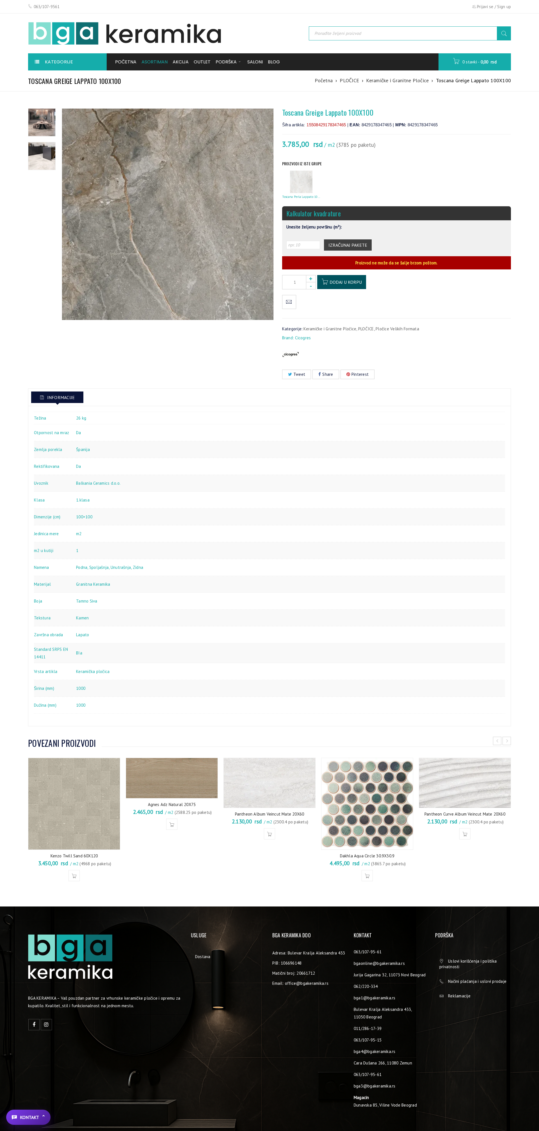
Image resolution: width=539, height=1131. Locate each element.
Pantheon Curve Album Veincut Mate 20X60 (464, 814)
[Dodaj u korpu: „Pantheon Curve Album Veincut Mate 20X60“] (465, 833)
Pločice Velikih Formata (397, 328)
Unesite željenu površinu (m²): (314, 227)
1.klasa (83, 500)
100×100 (84, 516)
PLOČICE (349, 80)
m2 (79, 533)
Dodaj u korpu (346, 282)
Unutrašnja (121, 567)
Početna (324, 80)
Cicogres (303, 337)
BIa (79, 653)
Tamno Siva (86, 601)
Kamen (82, 618)
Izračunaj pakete (347, 245)
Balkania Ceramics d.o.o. (98, 483)
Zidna (138, 567)
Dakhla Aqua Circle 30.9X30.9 (367, 855)
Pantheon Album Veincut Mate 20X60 (269, 814)
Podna (81, 567)
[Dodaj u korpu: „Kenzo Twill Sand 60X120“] (74, 875)
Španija (83, 449)
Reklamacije (459, 996)
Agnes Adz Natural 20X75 (172, 804)
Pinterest (360, 374)
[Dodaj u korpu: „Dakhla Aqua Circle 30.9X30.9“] (367, 875)
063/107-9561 (47, 6)
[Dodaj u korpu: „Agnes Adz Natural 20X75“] (171, 824)
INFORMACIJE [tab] (60, 397)
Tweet (299, 374)
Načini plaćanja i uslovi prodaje (477, 981)
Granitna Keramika (93, 584)
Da (78, 432)
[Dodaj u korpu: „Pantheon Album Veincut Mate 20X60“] (269, 833)
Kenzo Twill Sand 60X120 (74, 855)
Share (327, 374)
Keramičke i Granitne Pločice (397, 80)
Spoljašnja (99, 567)
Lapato (82, 634)
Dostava (203, 956)
